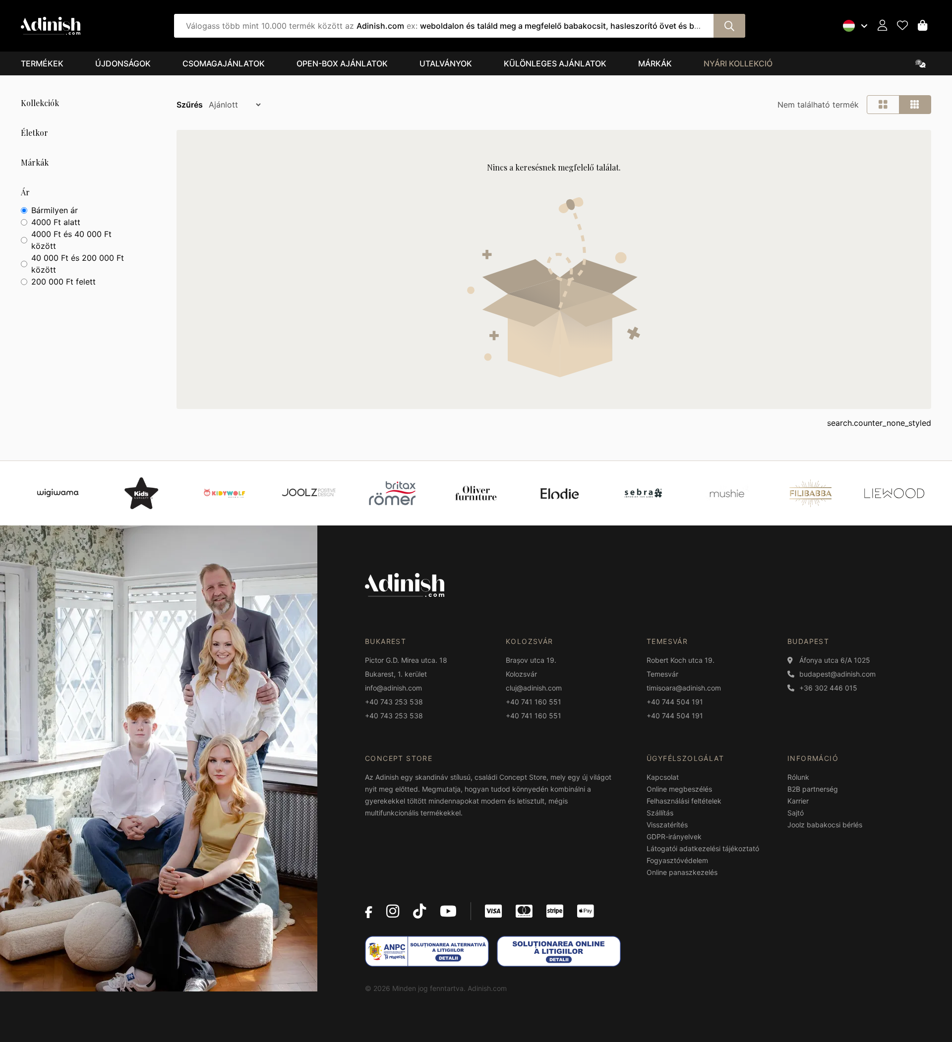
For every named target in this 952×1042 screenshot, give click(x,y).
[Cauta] (729, 26)
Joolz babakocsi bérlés (824, 824)
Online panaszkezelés (682, 872)
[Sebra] (643, 493)
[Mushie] (727, 493)
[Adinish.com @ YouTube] (448, 911)
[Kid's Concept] (141, 493)
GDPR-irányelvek (674, 836)
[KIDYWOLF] (225, 493)
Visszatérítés (667, 824)
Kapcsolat (663, 777)
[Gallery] (476, 493)
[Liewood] (894, 493)
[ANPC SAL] (427, 951)
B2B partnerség (812, 789)
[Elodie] (560, 493)
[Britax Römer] (392, 493)
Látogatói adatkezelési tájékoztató (703, 848)
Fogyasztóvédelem (677, 860)
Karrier (798, 801)
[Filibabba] (810, 493)
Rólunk (798, 777)
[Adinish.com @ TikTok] (419, 911)
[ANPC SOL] (559, 951)
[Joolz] (308, 493)
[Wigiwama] (58, 493)
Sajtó (795, 813)
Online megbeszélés (679, 789)
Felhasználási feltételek (684, 801)
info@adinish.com (393, 688)
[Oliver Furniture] (476, 493)
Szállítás (660, 813)
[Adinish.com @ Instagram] (392, 911)
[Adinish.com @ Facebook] (368, 911)
